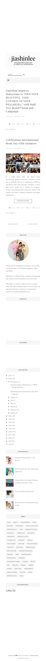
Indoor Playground (25, 550)
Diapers (31, 565)
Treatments (11, 536)
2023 (10, 416)
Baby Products (12, 529)
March (12, 407)
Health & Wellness (32, 526)
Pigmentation (11, 558)
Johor (30, 572)
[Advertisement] (23, 28)
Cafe (21, 529)
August (12, 397)
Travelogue (21, 533)
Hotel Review (11, 543)
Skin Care (10, 526)
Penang (23, 565)
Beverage (21, 540)
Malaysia (10, 554)
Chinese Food (11, 540)
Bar (8, 565)
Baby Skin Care (11, 550)
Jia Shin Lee (10, 116)
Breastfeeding (26, 554)
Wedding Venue (12, 575)
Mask (17, 554)
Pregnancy (10, 533)
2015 (10, 441)
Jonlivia (25, 561)
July (11, 400)
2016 (10, 438)
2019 (10, 429)
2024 (10, 379)
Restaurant (19, 526)
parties (33, 561)
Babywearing (28, 568)
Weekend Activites (31, 529)
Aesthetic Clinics (22, 536)
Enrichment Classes (13, 561)
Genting (22, 572)
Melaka (9, 568)
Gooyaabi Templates (23, 658)
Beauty (15, 522)
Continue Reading (23, 201)
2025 (10, 375)
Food (8, 522)
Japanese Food (30, 547)
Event (34, 522)
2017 (10, 435)
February (13, 410)
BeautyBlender (12, 572)
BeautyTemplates (24, 655)
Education (19, 547)
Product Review (32, 543)
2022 (10, 419)
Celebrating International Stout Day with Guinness (22, 141)
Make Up (29, 540)
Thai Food (10, 547)
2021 (10, 422)
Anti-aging (30, 533)
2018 (10, 432)
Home (21, 575)
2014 (10, 444)
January (13, 413)
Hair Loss (15, 565)
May (11, 403)
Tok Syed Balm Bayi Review (24, 491)
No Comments (11, 129)
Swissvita (21, 558)
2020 (10, 425)
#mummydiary (25, 522)
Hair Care (21, 543)
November (14, 382)
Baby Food (18, 568)
